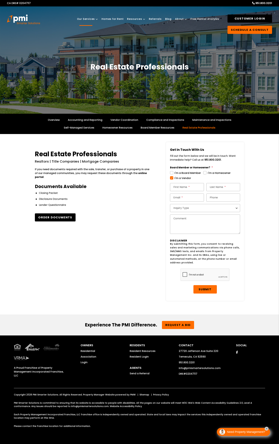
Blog (168, 19)
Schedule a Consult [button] (250, 30)
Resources (134, 19)
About (179, 19)
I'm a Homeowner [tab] (219, 173)
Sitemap (144, 394)
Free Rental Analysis (205, 19)
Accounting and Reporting (85, 120)
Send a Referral (140, 373)
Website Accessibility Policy (126, 406)
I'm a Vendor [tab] (183, 178)
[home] (23, 19)
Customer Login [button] (250, 18)
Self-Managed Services (79, 128)
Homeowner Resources (117, 128)
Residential (88, 351)
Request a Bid (178, 325)
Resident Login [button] (139, 357)
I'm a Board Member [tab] (188, 173)
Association (88, 357)
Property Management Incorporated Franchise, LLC (39, 371)
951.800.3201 (263, 3)
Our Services (86, 19)
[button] (237, 352)
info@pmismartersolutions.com (200, 368)
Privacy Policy (161, 394)
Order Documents (55, 217)
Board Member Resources (157, 128)
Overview (54, 120)
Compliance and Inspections (165, 120)
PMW (133, 394)
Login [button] (84, 362)
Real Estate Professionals (198, 128)
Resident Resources (142, 351)
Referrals (155, 19)
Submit (205, 289)
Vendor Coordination (124, 120)
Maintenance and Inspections (211, 120)
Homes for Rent (113, 19)
